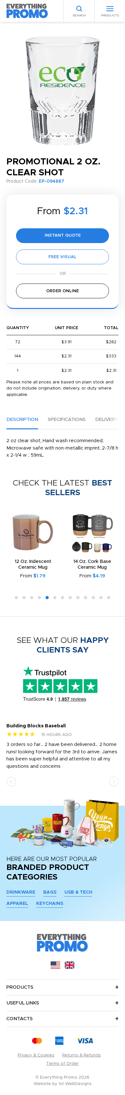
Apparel (17, 903)
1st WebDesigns (75, 1084)
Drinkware (20, 892)
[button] (16, 597)
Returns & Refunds (81, 1055)
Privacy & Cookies (36, 1055)
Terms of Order (62, 1064)
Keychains (49, 903)
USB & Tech (78, 892)
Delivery (106, 419)
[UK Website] (69, 967)
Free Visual (62, 257)
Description (22, 419)
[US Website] (55, 967)
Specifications (67, 419)
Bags (49, 892)
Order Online (62, 291)
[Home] (27, 10)
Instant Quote (63, 235)
